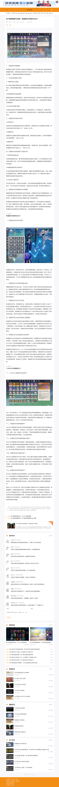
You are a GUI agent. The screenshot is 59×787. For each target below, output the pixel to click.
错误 (24, 13)
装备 (29, 13)
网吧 (39, 13)
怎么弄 (41, 13)
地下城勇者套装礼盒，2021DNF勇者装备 (21, 516)
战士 (52, 13)
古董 (34, 13)
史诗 (16, 13)
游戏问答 (13, 781)
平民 (45, 13)
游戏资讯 (8, 781)
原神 (10, 25)
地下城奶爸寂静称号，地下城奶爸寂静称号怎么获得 (23, 518)
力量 (47, 13)
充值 (21, 13)
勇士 (31, 13)
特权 (36, 13)
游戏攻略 (8, 783)
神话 (26, 13)
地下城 (13, 13)
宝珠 (50, 13)
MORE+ (51, 535)
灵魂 (19, 13)
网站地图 (17, 781)
